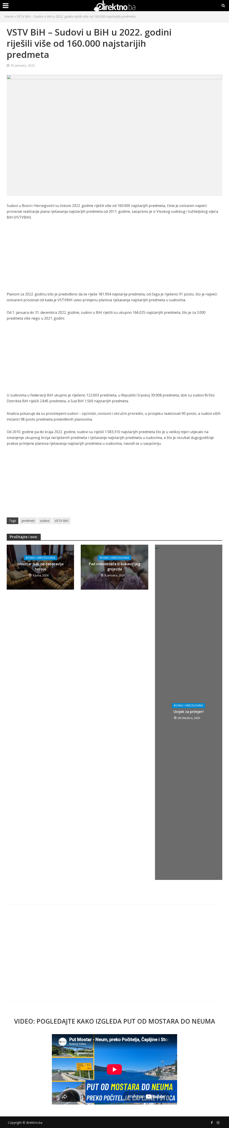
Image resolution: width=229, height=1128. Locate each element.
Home (8, 16)
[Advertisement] (114, 258)
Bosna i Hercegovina (40, 558)
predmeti (28, 521)
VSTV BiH (61, 521)
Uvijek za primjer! (189, 711)
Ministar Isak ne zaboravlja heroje (40, 566)
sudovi (44, 521)
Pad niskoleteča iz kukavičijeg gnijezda (114, 566)
